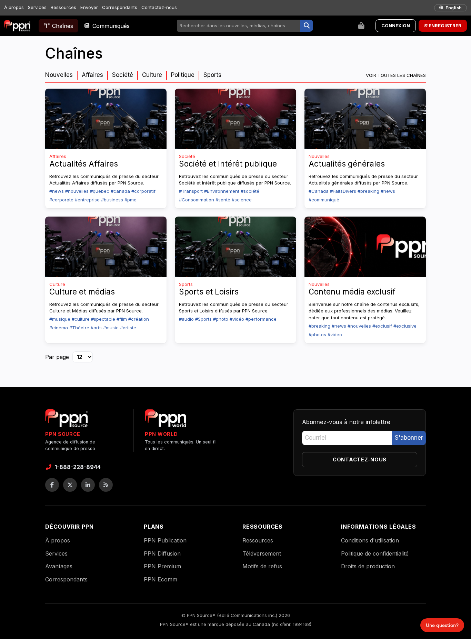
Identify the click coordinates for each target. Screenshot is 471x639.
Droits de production (368, 566)
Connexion (395, 25)
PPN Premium (162, 566)
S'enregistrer (442, 25)
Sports (212, 74)
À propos (14, 7)
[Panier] (361, 26)
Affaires (92, 74)
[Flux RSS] (106, 485)
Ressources (63, 7)
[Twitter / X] (70, 485)
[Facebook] (52, 485)
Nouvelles (59, 74)
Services (37, 7)
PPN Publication (165, 540)
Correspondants (119, 7)
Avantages (58, 566)
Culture (152, 74)
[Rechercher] (306, 26)
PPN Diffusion (162, 553)
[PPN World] (165, 420)
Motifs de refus (262, 566)
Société (122, 74)
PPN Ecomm (160, 579)
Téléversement (261, 553)
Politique (182, 74)
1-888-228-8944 (78, 466)
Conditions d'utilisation (370, 540)
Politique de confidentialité (375, 553)
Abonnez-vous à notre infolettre (346, 422)
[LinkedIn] (88, 485)
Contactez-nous (159, 7)
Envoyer (89, 7)
